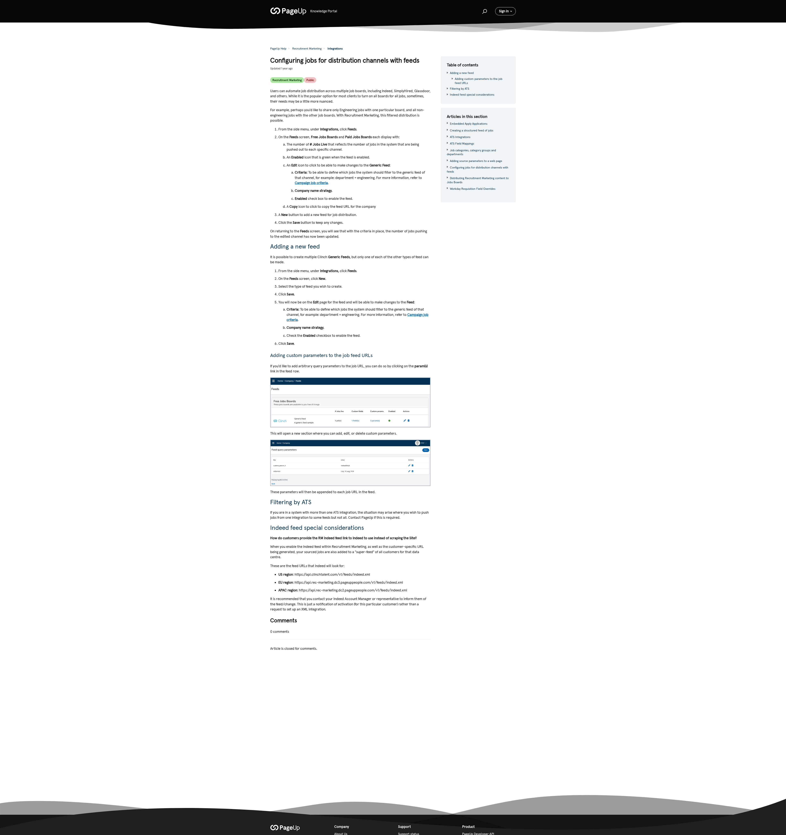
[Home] (288, 11)
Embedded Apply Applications (468, 123)
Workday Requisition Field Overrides (472, 189)
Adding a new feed (462, 73)
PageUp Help (278, 48)
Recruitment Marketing (307, 48)
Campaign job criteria (311, 183)
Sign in (504, 11)
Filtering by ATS (459, 88)
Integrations (335, 48)
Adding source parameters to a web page (476, 161)
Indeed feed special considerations (472, 94)
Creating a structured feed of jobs (471, 130)
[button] (484, 11)
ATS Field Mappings (462, 143)
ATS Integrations (460, 137)
